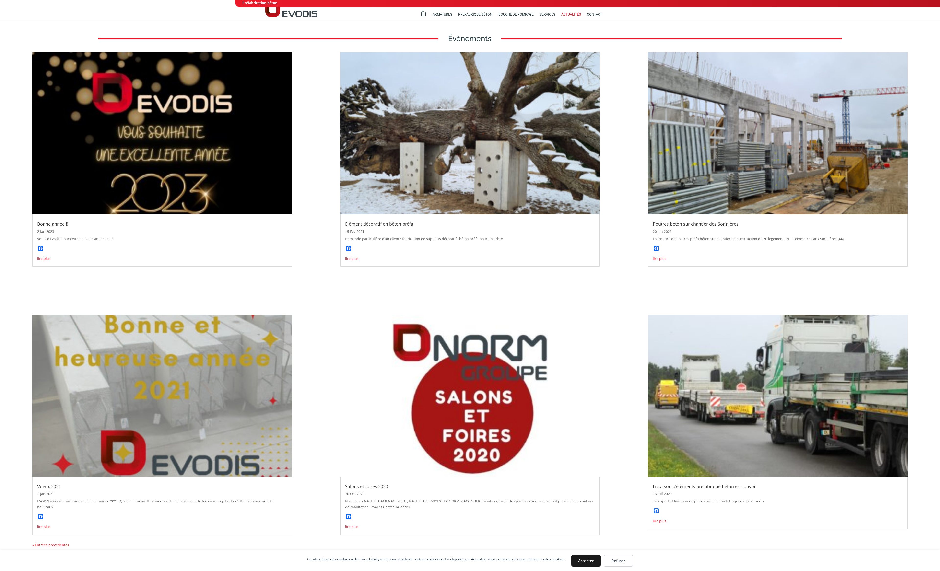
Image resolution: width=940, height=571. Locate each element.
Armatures (442, 14)
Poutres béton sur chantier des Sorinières (696, 224)
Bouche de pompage (516, 14)
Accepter (586, 560)
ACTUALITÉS (571, 14)
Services (547, 14)
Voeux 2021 (49, 486)
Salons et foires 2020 (366, 486)
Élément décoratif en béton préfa (379, 224)
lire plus (44, 258)
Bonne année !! (52, 224)
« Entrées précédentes (50, 545)
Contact (594, 14)
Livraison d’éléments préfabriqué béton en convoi (704, 486)
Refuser (618, 560)
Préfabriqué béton (475, 14)
